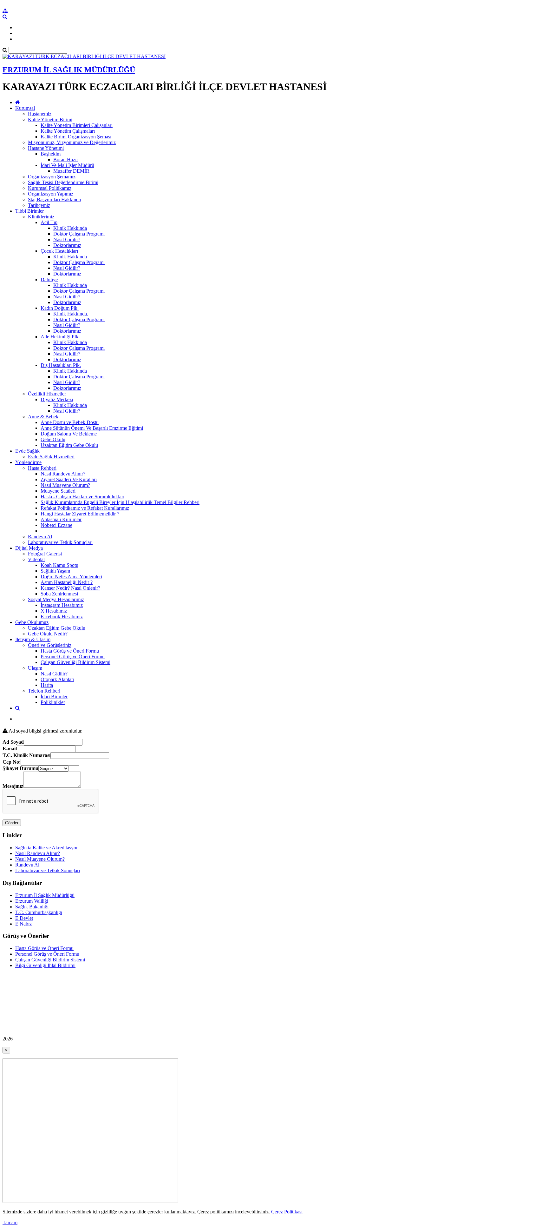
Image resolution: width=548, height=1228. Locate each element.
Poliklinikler (53, 702)
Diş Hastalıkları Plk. (61, 365)
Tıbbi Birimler (29, 211)
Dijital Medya (29, 548)
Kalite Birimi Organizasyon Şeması (76, 136)
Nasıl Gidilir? (66, 239)
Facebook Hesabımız (62, 616)
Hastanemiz (39, 113)
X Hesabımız (54, 611)
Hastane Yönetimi (46, 148)
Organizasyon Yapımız (50, 193)
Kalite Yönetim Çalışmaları (68, 131)
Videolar (36, 559)
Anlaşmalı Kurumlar (61, 519)
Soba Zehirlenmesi (59, 593)
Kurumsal (25, 108)
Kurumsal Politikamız (49, 188)
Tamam (10, 1222)
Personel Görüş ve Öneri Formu (73, 656)
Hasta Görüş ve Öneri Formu (70, 651)
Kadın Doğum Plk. (60, 308)
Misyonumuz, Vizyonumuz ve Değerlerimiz (72, 142)
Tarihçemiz (39, 205)
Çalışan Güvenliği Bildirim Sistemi (75, 662)
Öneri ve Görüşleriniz (49, 645)
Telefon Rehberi (44, 691)
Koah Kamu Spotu (59, 565)
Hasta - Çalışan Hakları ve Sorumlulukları (82, 496)
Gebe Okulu (53, 439)
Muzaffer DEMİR (71, 171)
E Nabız (23, 923)
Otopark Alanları (57, 679)
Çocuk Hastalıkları (59, 251)
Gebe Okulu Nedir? (48, 633)
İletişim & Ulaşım (32, 639)
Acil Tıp (49, 222)
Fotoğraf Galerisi (45, 553)
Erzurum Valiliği (31, 901)
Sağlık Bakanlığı (32, 906)
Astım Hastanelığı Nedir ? (67, 582)
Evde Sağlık (27, 451)
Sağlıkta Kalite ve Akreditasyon (47, 847)
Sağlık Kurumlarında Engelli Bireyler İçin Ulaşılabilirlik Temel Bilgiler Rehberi (120, 502)
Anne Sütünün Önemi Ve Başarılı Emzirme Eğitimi (92, 428)
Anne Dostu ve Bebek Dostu (70, 422)
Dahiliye (49, 279)
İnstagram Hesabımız (62, 605)
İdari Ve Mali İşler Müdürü (67, 165)
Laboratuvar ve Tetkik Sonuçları (60, 542)
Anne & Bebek (43, 416)
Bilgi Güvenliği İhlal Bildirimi (45, 965)
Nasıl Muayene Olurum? (65, 485)
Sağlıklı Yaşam (55, 571)
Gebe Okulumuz (32, 622)
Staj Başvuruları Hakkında (54, 199)
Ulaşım (35, 668)
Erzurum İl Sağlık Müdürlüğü (45, 895)
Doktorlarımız (67, 245)
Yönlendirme (28, 462)
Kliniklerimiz (41, 216)
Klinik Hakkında (70, 228)
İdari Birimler (54, 696)
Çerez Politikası (287, 1211)
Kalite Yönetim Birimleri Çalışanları (77, 125)
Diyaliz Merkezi (57, 399)
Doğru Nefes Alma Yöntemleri (71, 576)
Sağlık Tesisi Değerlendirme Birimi (63, 182)
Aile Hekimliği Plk (59, 336)
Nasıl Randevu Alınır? (63, 473)
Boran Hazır (65, 159)
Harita (47, 685)
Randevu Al (40, 536)
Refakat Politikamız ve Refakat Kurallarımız (85, 508)
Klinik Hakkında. (70, 313)
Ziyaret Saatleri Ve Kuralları (69, 479)
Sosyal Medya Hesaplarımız (56, 599)
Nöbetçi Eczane (56, 525)
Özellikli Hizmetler (47, 393)
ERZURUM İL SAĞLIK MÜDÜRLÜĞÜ (69, 70)
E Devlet (24, 918)
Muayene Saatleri (58, 491)
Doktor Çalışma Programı (79, 233)
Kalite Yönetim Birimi (50, 119)
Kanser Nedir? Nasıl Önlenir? (70, 588)
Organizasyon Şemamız (51, 176)
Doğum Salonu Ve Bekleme (69, 433)
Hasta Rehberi (42, 468)
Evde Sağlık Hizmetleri (51, 456)
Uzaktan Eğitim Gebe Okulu (69, 445)
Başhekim (51, 153)
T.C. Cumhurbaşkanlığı (38, 912)
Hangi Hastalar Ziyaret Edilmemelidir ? (80, 513)
